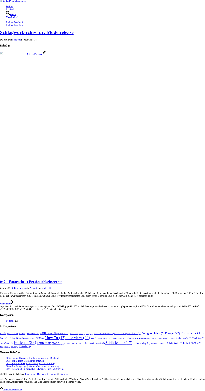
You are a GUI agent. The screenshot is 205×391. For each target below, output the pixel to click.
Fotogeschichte (153, 333)
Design (89, 334)
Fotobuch (134, 333)
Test (197, 343)
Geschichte (30, 338)
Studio (177, 343)
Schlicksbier (118, 342)
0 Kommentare (19, 288)
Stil (170, 343)
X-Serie (25, 346)
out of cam (6, 343)
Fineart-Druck (120, 334)
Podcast (33, 288)
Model (166, 338)
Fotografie (192, 333)
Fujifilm (18, 338)
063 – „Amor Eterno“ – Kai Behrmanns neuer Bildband (32, 358)
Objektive (198, 338)
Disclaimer (64, 374)
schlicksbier (47, 288)
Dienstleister (99, 334)
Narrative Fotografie (181, 338)
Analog (6, 333)
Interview (78, 337)
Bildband (50, 333)
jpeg (94, 338)
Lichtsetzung (156, 338)
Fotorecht (5, 338)
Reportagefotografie (95, 343)
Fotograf (172, 333)
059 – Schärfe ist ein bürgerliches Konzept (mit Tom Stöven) (34, 369)
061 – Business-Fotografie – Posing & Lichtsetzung (30, 363)
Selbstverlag (141, 343)
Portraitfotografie (50, 343)
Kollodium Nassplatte (119, 338)
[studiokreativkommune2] (13, 1)
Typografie (5, 347)
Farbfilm (109, 334)
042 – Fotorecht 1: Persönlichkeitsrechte (31, 282)
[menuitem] (105, 6)
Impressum (30, 374)
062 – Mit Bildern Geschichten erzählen (25, 361)
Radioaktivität (78, 343)
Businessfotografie (77, 334)
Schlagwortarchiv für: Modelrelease (37, 32)
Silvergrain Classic (158, 343)
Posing (67, 343)
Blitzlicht (63, 334)
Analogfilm (19, 333)
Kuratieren (136, 338)
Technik (188, 343)
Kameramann (104, 338)
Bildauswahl (34, 333)
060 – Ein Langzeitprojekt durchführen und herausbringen (33, 366)
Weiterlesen (5, 303)
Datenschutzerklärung (47, 374)
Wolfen (14, 347)
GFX (40, 338)
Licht (147, 338)
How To (55, 338)
